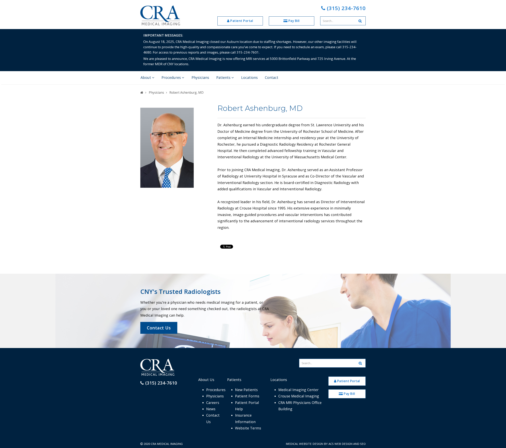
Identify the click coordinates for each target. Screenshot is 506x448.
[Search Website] (360, 20)
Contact (271, 77)
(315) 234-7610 (345, 8)
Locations (249, 77)
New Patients (246, 389)
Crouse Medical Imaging (298, 396)
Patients (223, 77)
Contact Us (159, 328)
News (210, 409)
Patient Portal (241, 21)
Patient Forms (247, 396)
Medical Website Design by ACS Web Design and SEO (326, 444)
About (146, 77)
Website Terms (248, 428)
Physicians (200, 77)
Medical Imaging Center (298, 389)
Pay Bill (293, 21)
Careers (212, 402)
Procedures (171, 77)
